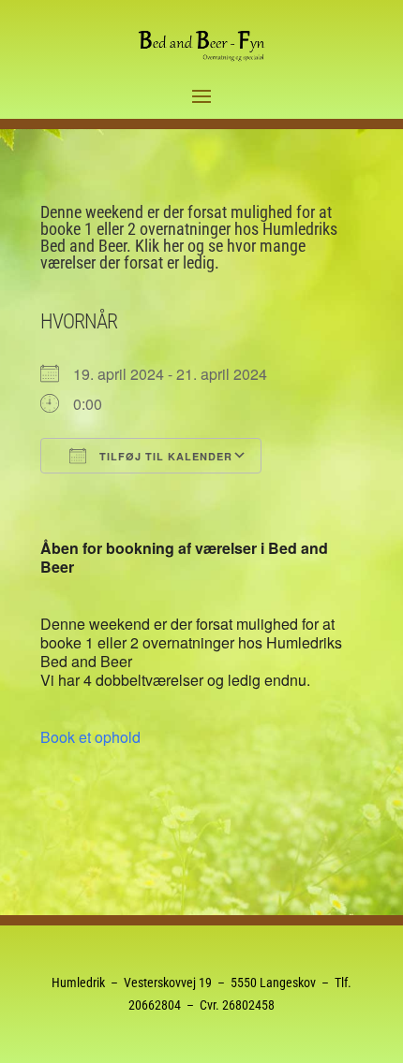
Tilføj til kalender (164, 456)
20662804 (154, 1004)
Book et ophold (90, 737)
